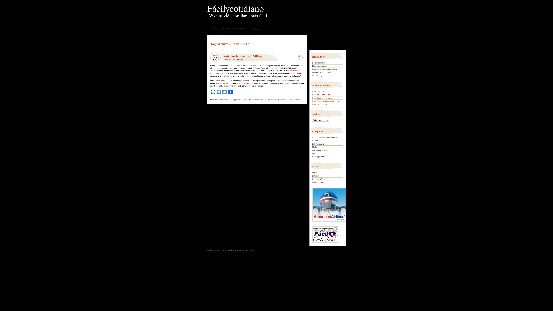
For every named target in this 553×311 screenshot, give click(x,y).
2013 (239, 99)
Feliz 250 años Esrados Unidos (324, 69)
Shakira (245, 80)
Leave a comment (294, 99)
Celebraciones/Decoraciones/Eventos (327, 137)
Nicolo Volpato (249, 250)
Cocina (315, 140)
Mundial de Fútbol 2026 (321, 72)
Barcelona (255, 99)
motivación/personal (320, 150)
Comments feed (318, 179)
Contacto (255, 28)
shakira (283, 99)
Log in (314, 172)
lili (242, 59)
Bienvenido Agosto (319, 66)
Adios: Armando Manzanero (328, 101)
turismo (315, 153)
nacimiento (272, 99)
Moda (314, 147)
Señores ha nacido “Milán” (243, 56)
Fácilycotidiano (235, 8)
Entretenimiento (223, 99)
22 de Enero (246, 99)
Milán (265, 99)
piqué (278, 99)
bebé (261, 99)
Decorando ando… (324, 98)
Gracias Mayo (317, 75)
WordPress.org (318, 182)
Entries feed (317, 176)
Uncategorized (318, 156)
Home (214, 28)
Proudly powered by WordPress (218, 250)
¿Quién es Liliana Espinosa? (234, 28)
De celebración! (318, 62)
